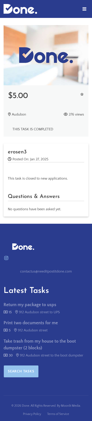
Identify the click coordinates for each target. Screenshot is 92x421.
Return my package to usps (30, 304)
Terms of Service (58, 414)
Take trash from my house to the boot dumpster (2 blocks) (40, 344)
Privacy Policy (32, 414)
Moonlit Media (70, 406)
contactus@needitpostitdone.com (46, 271)
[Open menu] (84, 8)
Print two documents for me (31, 322)
